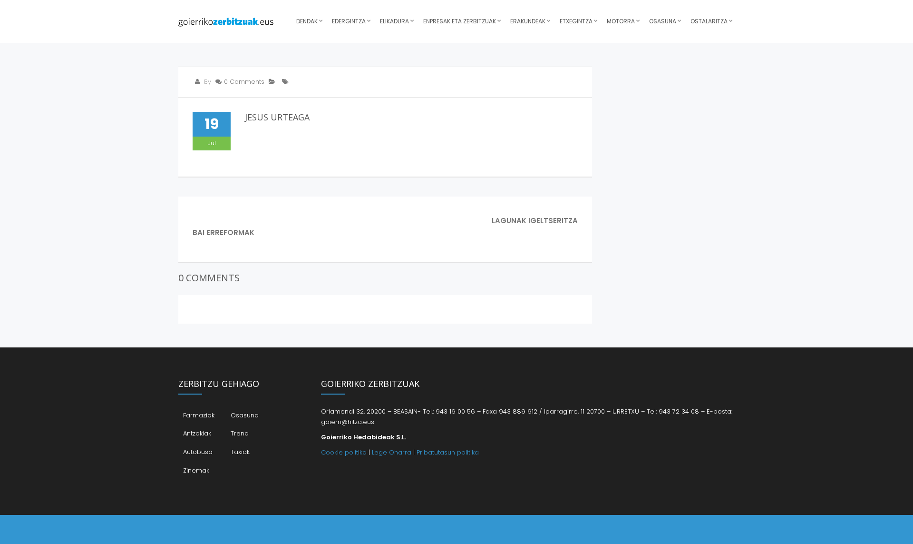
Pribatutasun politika (448, 452)
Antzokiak (197, 433)
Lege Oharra (391, 452)
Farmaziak (198, 415)
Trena (240, 433)
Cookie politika (344, 452)
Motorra (621, 21)
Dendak (307, 21)
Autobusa (198, 451)
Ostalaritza (709, 21)
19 (211, 124)
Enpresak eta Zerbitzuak (459, 21)
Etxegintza (576, 21)
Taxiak (240, 451)
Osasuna (662, 21)
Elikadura (394, 21)
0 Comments (244, 81)
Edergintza (349, 21)
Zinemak (196, 470)
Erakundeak (527, 21)
